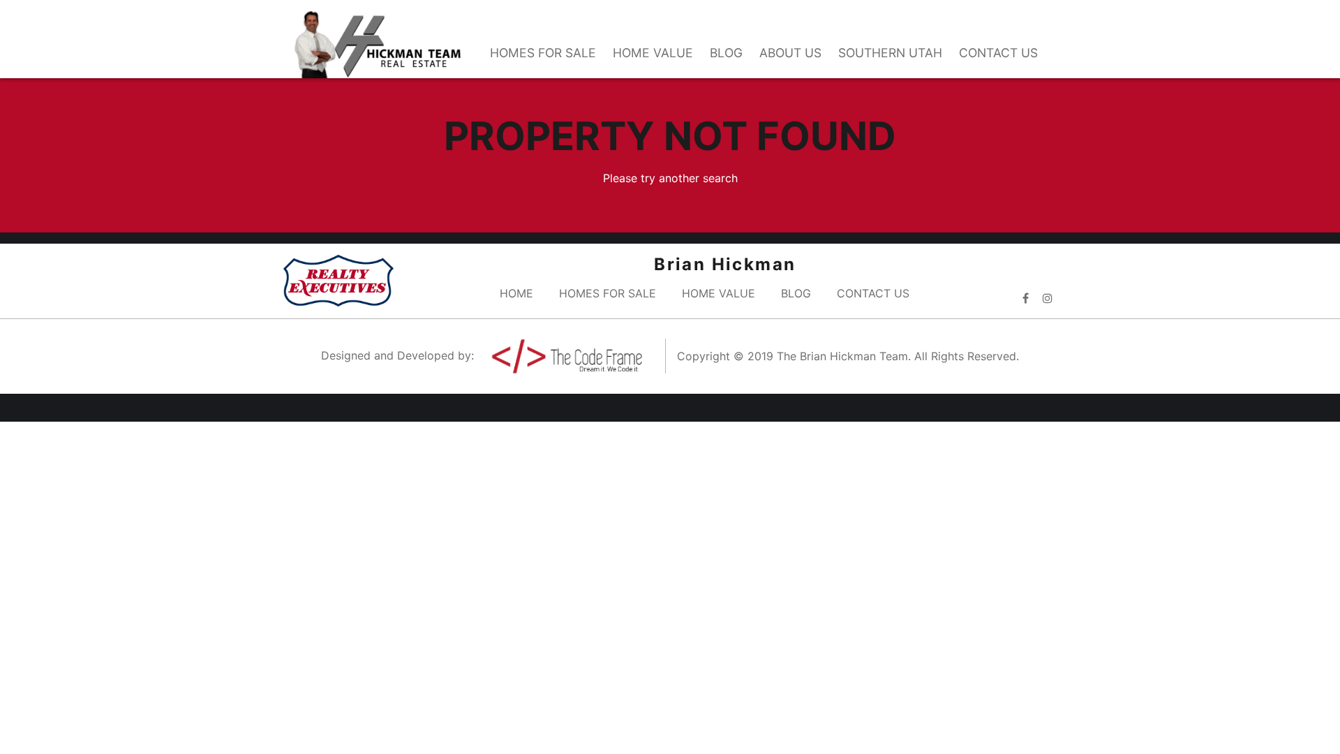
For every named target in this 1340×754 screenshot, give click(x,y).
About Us (790, 52)
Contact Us (998, 52)
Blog (726, 52)
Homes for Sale (543, 52)
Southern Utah (890, 52)
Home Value (653, 52)
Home (516, 293)
